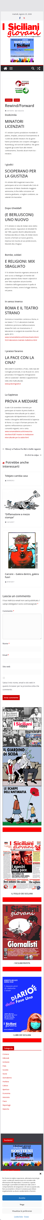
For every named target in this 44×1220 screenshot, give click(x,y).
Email (6, 662)
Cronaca (6, 1061)
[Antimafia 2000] (5, 2)
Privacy (26, 1217)
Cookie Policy (18, 1217)
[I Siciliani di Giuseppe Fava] (28, 12)
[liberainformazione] (5, 9)
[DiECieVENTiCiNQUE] (9, 6)
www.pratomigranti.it (13, 390)
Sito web (6, 673)
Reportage (7, 1112)
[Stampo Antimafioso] (3, 12)
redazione (20, 118)
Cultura (5, 1092)
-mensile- (9, 107)
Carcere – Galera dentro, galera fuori (22, 582)
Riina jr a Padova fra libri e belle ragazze (23, 455)
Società (5, 1077)
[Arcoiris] (15, 2)
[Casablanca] (30, 2)
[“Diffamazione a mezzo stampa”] (22, 498)
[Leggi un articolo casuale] (38, 75)
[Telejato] (10, 12)
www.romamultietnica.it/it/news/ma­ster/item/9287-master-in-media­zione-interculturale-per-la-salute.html (19, 441)
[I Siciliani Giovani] (5, 75)
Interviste (6, 1104)
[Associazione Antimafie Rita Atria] (27, 9)
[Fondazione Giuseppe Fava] (23, 12)
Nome (6, 650)
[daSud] (36, 2)
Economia (6, 1100)
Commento (8, 618)
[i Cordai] (21, 6)
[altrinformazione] (10, 16)
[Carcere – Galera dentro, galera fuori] (22, 539)
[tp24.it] (15, 12)
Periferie (6, 1088)
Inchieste (6, 1069)
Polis (4, 1073)
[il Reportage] (30, 6)
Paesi (5, 1108)
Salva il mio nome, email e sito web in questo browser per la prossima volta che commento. (21, 693)
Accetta (22, 1198)
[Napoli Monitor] (14, 9)
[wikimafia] (20, 12)
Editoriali (6, 1065)
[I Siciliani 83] (37, 12)
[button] (40, 1173)
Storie (17, 107)
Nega (22, 1204)
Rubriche (6, 1116)
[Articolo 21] (23, 2)
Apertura (6, 1096)
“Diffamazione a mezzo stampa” (17, 522)
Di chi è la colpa (32, 462)
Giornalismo (7, 1084)
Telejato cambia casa (16, 482)
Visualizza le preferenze (22, 1211)
